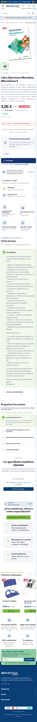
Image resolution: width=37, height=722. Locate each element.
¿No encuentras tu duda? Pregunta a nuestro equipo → (17, 412)
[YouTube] (8, 684)
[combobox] (18, 13)
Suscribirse (29, 659)
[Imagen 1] (4, 66)
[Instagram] (5, 684)
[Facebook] (2, 684)
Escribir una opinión (19, 489)
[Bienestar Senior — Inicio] (18, 673)
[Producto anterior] (27, 574)
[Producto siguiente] (34, 574)
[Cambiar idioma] (34, 2)
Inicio (2, 22)
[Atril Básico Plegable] (11, 596)
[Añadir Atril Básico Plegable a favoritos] (19, 580)
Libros (21, 22)
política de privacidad (21, 164)
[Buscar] (33, 13)
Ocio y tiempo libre (12, 22)
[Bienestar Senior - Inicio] (13, 6)
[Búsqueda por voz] (28, 13)
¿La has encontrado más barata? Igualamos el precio (19, 129)
